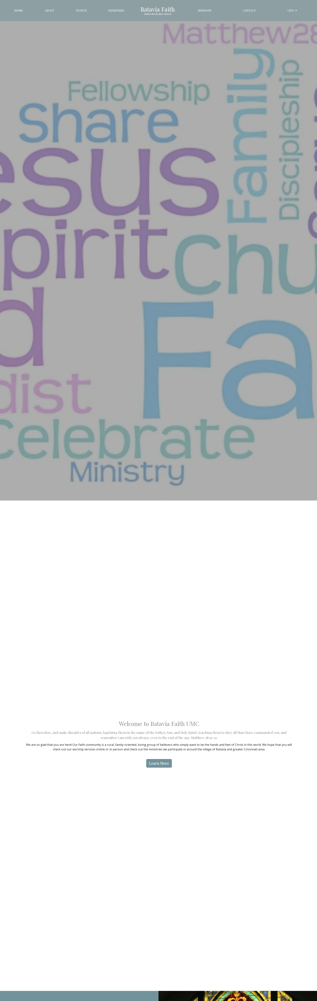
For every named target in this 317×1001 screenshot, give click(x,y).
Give (290, 10)
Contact (249, 10)
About (49, 10)
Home (18, 10)
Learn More (159, 763)
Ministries (116, 10)
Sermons (204, 10)
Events (81, 10)
